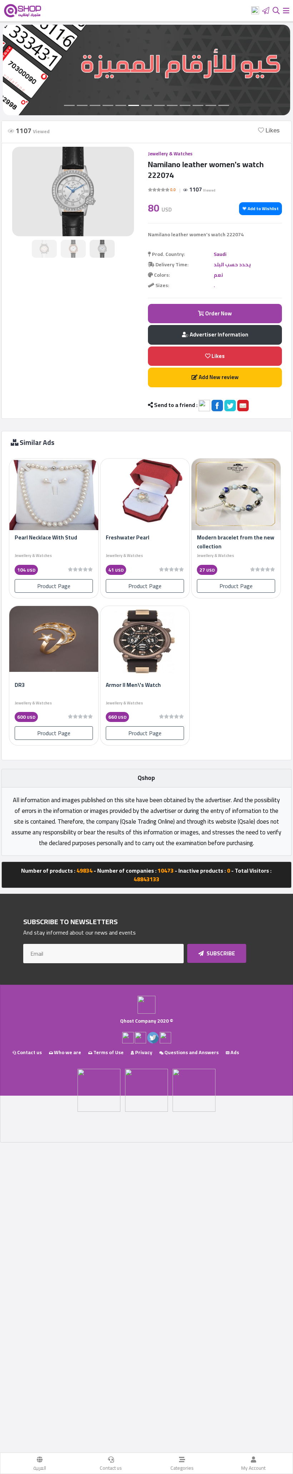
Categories (182, 1468)
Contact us (111, 1468)
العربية (39, 1468)
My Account (253, 1468)
